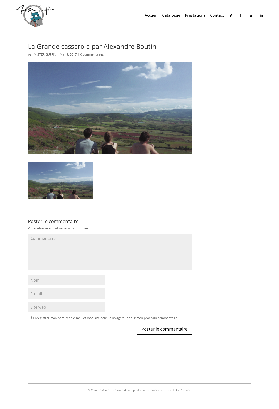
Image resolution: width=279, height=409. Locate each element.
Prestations (195, 15)
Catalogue (171, 15)
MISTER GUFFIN (45, 54)
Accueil (151, 15)
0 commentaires (92, 54)
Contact (217, 15)
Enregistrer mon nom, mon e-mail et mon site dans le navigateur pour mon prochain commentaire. (105, 318)
